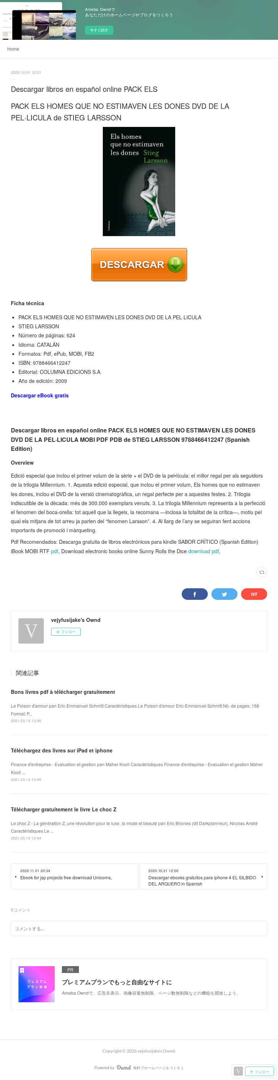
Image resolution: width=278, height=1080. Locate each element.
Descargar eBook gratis (40, 395)
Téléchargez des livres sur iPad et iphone (62, 750)
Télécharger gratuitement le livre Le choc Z (64, 809)
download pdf (203, 551)
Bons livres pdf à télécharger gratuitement (63, 691)
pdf (54, 551)
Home (13, 49)
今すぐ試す (99, 30)
